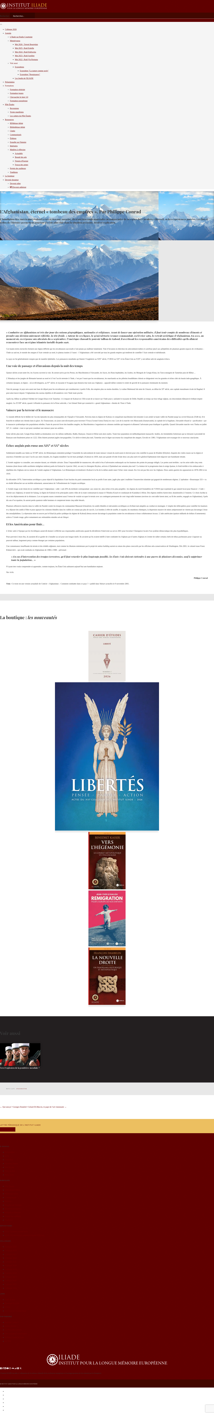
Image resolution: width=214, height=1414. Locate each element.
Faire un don (10, 1171)
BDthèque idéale (11, 1194)
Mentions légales (11, 1163)
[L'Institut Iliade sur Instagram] (10, 1368)
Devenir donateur (12, 180)
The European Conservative (16, 1334)
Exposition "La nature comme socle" (34, 71)
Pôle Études (9, 104)
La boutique (9, 176)
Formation (9, 1160)
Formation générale (17, 89)
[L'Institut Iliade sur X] (21, 1368)
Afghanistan (21, 1089)
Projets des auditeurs (18, 168)
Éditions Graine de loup (14, 1337)
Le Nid (8, 1341)
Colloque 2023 (11, 1254)
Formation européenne (18, 101)
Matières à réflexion (17, 150)
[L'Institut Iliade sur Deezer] (15, 1368)
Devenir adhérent (19, 187)
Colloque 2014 (11, 1288)
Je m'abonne (7, 1129)
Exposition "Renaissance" (30, 74)
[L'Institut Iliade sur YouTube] (7, 1368)
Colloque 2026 (11, 29)
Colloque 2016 (11, 1281)
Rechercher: (4, 16)
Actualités (25, 204)
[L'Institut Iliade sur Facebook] (3, 1368)
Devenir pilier (15, 183)
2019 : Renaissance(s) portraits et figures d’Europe (24, 1235)
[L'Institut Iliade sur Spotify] (18, 1368)
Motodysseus (15, 41)
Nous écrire (9, 1175)
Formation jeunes (16, 93)
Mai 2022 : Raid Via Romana (26, 59)
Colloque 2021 (11, 1262)
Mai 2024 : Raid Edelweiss (25, 52)
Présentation (9, 82)
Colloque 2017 (11, 1277)
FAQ (7, 1156)
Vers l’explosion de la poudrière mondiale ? (20, 1068)
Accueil (2, 204)
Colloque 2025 (11, 1247)
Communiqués (10, 1197)
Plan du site (9, 1167)
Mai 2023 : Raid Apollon (24, 56)
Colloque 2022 (11, 1258)
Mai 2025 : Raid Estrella (24, 48)
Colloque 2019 (11, 1269)
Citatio (12, 131)
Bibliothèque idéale (12, 1190)
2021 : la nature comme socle (16, 1231)
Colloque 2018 (11, 1273)
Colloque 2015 (11, 1284)
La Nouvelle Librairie (13, 1330)
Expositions (19, 67)
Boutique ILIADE (12, 1303)
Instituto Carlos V (12, 1322)
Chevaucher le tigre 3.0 (19, 97)
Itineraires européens (13, 1209)
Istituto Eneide (10, 1326)
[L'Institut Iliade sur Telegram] (1, 1368)
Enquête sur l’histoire (13, 1205)
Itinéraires (14, 146)
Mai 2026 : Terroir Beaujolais (26, 44)
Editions (8, 1201)
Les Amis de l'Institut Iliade (15, 1311)
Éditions (13, 138)
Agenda (8, 33)
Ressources (9, 120)
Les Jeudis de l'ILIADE (24, 78)
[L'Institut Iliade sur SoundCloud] (12, 1368)
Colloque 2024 (11, 1250)
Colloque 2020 (11, 1265)
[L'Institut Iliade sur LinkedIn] (5, 1368)
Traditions (14, 172)
